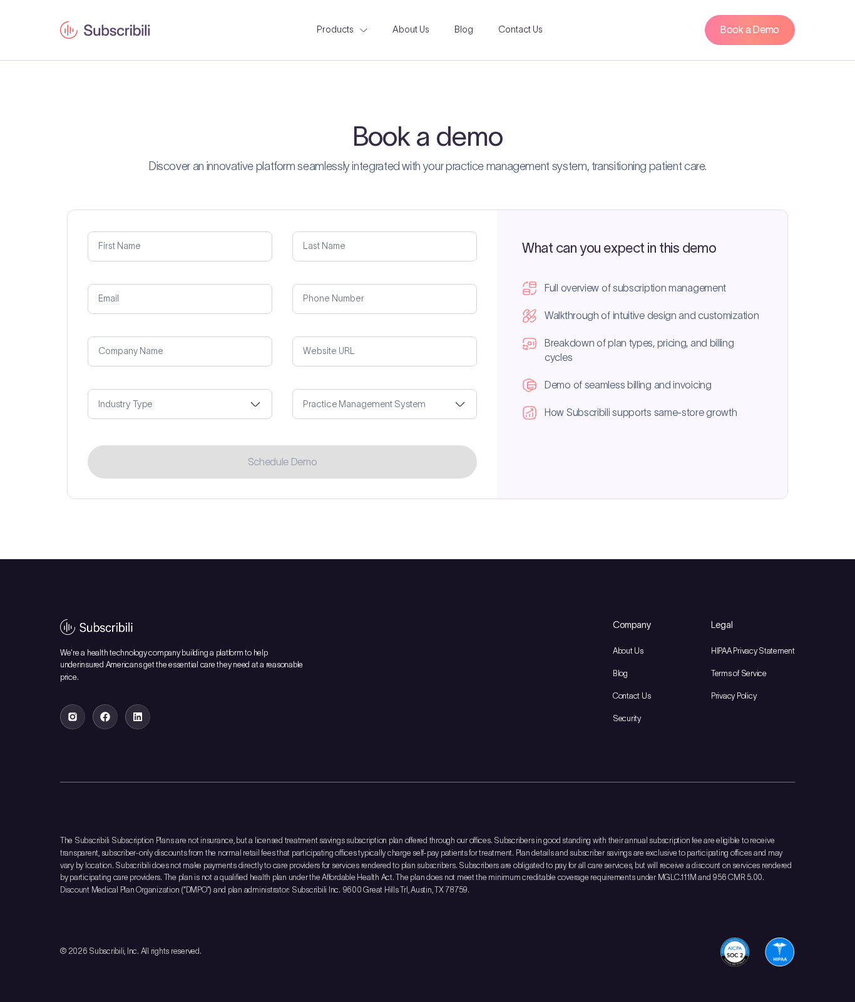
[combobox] (180, 404)
